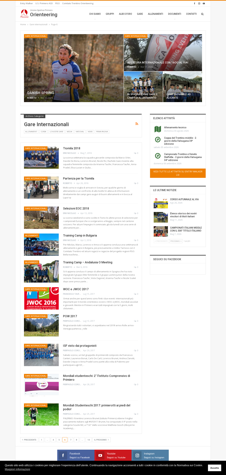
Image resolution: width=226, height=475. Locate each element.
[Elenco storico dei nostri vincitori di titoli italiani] (161, 217)
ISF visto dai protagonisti (79, 345)
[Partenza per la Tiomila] (41, 188)
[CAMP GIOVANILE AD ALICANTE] (182, 86)
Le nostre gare (56, 132)
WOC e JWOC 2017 (76, 289)
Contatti (191, 14)
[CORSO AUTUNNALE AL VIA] (161, 203)
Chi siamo (95, 14)
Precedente (29, 440)
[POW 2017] (41, 325)
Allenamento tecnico (175, 127)
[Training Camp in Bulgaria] (41, 245)
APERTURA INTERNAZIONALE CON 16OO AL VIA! (157, 62)
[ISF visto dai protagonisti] (41, 355)
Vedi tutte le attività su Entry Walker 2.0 (177, 173)
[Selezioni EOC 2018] (41, 218)
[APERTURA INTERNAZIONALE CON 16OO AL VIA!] (163, 52)
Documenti (174, 14)
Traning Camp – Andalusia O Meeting (87, 262)
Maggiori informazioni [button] (17, 469)
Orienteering (43, 13)
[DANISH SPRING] (74, 68)
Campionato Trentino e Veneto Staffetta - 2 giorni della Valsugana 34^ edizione (183, 157)
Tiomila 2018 (71, 148)
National (80, 132)
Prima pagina (102, 132)
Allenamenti (155, 14)
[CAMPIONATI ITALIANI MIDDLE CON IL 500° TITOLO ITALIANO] (161, 231)
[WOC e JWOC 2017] (41, 298)
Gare (140, 14)
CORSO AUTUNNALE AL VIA (184, 199)
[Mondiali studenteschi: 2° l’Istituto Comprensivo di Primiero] (41, 385)
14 (89, 440)
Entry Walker (26, 3)
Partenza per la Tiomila (78, 178)
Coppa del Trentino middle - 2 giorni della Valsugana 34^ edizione (180, 141)
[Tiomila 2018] (41, 157)
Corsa (43, 132)
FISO (57, 3)
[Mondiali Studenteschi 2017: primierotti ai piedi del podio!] (41, 414)
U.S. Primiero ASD (44, 3)
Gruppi (110, 14)
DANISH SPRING (40, 93)
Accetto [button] (214, 468)
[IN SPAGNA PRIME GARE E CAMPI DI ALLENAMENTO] (143, 86)
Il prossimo (100, 440)
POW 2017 (70, 316)
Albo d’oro (125, 14)
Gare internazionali (35, 36)
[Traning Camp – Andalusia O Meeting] (41, 271)
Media (69, 132)
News (90, 132)
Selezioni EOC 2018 (76, 208)
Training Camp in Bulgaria (80, 235)
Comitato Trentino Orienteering (77, 3)
